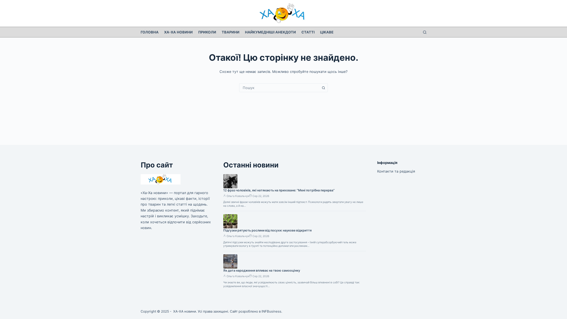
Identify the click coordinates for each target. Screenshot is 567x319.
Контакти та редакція (396, 171)
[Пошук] (424, 32)
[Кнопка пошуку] (323, 88)
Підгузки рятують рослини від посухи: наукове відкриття (267, 230)
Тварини (230, 32)
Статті (308, 32)
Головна (150, 32)
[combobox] (279, 87)
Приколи (207, 32)
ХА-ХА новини (178, 32)
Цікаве (327, 32)
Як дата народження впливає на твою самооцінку (261, 270)
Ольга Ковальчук (238, 196)
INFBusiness (271, 311)
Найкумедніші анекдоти (270, 32)
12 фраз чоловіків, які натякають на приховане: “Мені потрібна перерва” (279, 190)
